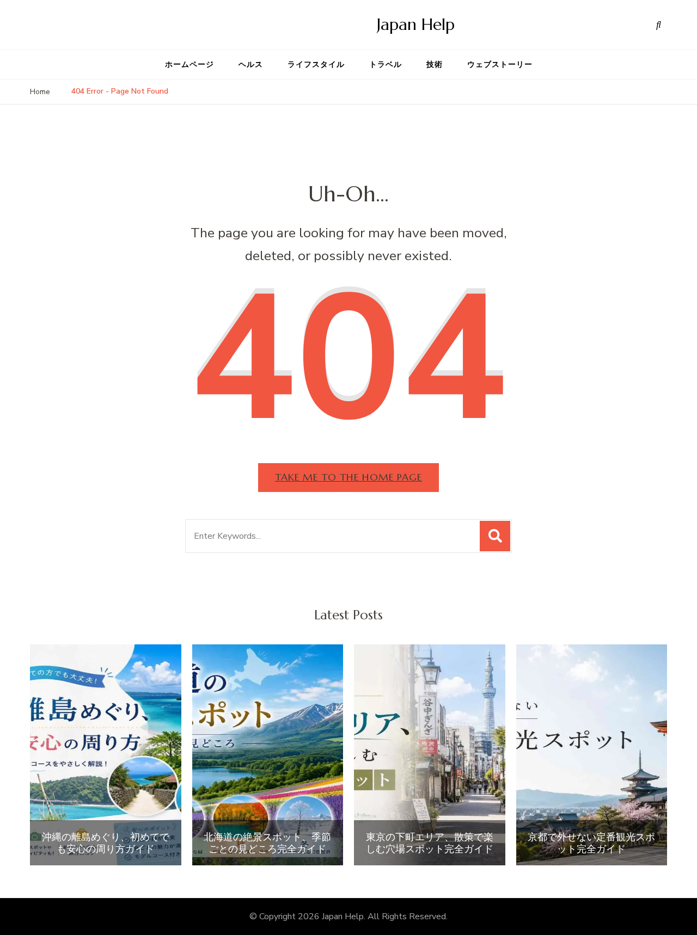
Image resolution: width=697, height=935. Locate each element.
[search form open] (659, 24)
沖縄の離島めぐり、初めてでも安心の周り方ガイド (105, 842)
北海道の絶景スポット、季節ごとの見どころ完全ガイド (267, 842)
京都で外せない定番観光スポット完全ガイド (591, 842)
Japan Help (416, 24)
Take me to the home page (348, 477)
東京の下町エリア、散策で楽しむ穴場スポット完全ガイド (429, 842)
